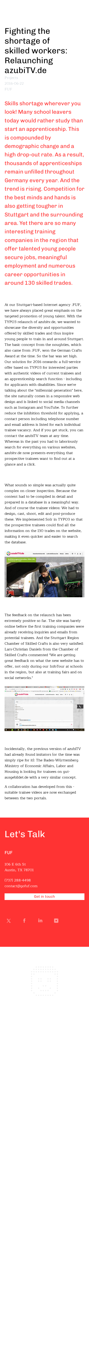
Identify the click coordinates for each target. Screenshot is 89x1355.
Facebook (25, 921)
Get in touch (44, 896)
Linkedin (41, 921)
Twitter (9, 921)
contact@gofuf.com (21, 886)
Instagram (57, 921)
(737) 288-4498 (18, 880)
